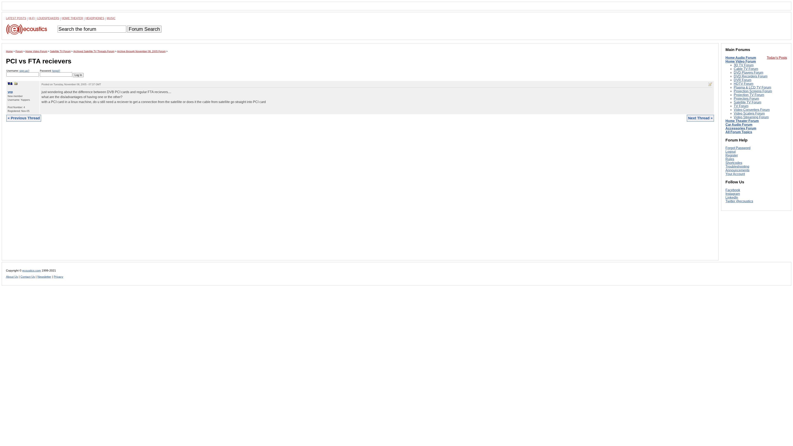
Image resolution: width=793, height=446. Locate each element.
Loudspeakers (48, 18)
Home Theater (72, 18)
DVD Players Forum (748, 72)
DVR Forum (742, 80)
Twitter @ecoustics (739, 201)
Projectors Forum (746, 98)
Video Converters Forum (752, 110)
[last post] (11, 83)
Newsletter (44, 276)
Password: (50, 70)
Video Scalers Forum (749, 113)
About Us (12, 276)
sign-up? (24, 70)
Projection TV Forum (749, 95)
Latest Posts (16, 18)
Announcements (737, 170)
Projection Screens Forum (753, 91)
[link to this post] (16, 83)
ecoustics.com (31, 270)
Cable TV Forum (746, 69)
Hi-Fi (32, 18)
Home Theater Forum (742, 121)
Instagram (732, 194)
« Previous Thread (24, 118)
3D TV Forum (744, 65)
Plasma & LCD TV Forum (752, 87)
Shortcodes (733, 163)
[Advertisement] (130, 194)
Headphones (94, 18)
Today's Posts (777, 57)
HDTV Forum (743, 83)
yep (10, 92)
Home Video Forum (740, 61)
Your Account (735, 174)
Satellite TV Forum (747, 102)
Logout (730, 151)
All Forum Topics (738, 132)
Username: (17, 70)
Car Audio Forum (738, 124)
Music (111, 18)
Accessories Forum (740, 128)
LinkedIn (731, 197)
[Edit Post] (710, 84)
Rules (729, 159)
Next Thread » (700, 118)
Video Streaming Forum (751, 117)
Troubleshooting (737, 166)
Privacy (58, 276)
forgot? (56, 70)
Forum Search (144, 29)
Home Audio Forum (740, 57)
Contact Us (27, 276)
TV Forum (741, 106)
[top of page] (9, 83)
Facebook (732, 190)
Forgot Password (737, 148)
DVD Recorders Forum (750, 76)
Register (731, 155)
